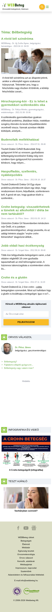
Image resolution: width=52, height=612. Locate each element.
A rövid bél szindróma (17, 38)
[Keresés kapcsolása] (42, 7)
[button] (18, 529)
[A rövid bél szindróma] (26, 62)
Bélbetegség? (10, 361)
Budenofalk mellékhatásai (20, 139)
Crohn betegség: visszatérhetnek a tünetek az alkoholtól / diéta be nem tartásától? (25, 210)
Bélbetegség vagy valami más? (19, 368)
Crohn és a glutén (14, 277)
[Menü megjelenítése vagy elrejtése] (47, 7)
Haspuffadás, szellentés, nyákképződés (19, 173)
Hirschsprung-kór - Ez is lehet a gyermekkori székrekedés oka (24, 103)
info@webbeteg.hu (29, 580)
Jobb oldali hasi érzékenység (22, 245)
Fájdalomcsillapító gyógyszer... (18, 365)
